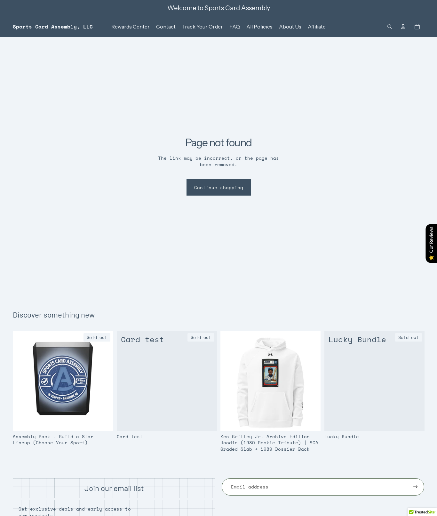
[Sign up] (415, 487)
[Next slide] (311, 381)
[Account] (403, 27)
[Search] (390, 27)
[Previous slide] (230, 381)
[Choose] (310, 420)
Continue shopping (218, 187)
